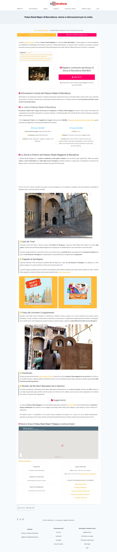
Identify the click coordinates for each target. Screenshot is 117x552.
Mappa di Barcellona (25, 461)
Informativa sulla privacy (87, 540)
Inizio (35, 30)
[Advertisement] (58, 176)
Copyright (58, 540)
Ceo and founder (58, 544)
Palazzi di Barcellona (43, 30)
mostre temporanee (64, 272)
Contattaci (58, 536)
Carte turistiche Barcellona (77, 35)
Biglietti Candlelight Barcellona (30, 537)
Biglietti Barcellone (37, 35)
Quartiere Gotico (29, 42)
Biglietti (77, 77)
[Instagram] (23, 519)
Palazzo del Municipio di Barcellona (80, 491)
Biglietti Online (38, 306)
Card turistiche (78, 306)
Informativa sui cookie (87, 536)
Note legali (87, 544)
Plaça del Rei (71, 405)
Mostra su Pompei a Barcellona (29, 533)
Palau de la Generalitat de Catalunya (80, 494)
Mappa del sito (87, 532)
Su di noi (58, 532)
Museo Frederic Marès (45, 376)
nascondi (28, 52)
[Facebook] (17, 519)
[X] (20, 519)
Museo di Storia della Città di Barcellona (81, 120)
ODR (87, 548)
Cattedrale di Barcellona (80, 487)
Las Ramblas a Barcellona (80, 497)
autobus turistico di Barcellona (88, 474)
